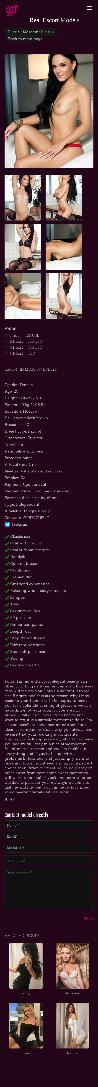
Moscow (30, 32)
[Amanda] (72, 966)
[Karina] (72, 1025)
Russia (14, 32)
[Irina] (26, 1025)
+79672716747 (36, 517)
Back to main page (25, 38)
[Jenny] (26, 966)
